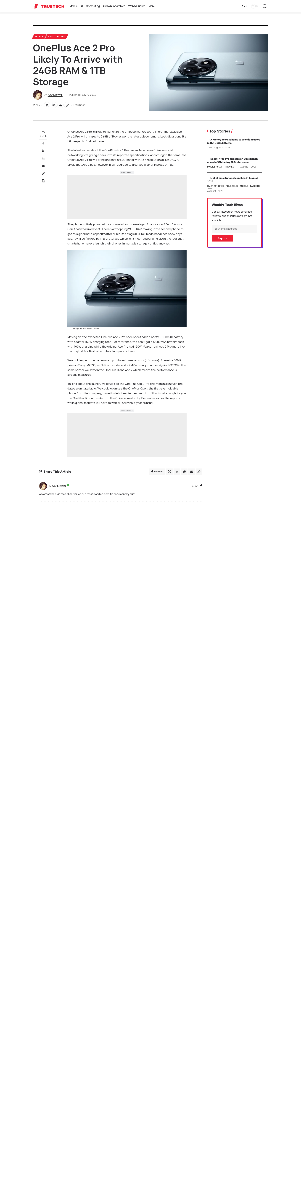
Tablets (255, 185)
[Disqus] (120, 546)
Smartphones (56, 36)
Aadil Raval (55, 95)
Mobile (39, 36)
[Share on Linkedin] (54, 105)
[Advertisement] (127, 197)
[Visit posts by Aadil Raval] (43, 486)
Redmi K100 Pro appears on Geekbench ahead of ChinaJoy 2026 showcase (232, 160)
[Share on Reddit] (60, 105)
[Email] (43, 166)
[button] (244, 6)
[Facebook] (201, 485)
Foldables (232, 185)
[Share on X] (47, 105)
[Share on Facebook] (43, 143)
